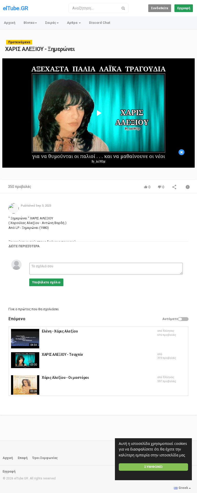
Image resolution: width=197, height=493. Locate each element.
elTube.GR (15, 8)
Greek (183, 488)
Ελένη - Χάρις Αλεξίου (60, 331)
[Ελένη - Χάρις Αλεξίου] (25, 338)
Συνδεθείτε (159, 8)
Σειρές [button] (50, 23)
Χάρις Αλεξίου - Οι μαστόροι (65, 378)
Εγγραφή (183, 8)
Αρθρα (72, 23)
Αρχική (9, 23)
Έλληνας (168, 331)
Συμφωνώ (153, 467)
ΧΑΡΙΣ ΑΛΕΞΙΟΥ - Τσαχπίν (62, 354)
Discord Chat (99, 23)
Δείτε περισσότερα (24, 246)
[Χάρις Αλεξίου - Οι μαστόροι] (25, 385)
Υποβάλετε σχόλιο (46, 282)
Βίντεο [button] (29, 23)
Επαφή (22, 458)
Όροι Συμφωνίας (45, 458)
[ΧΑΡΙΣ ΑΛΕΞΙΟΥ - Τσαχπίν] (25, 360)
